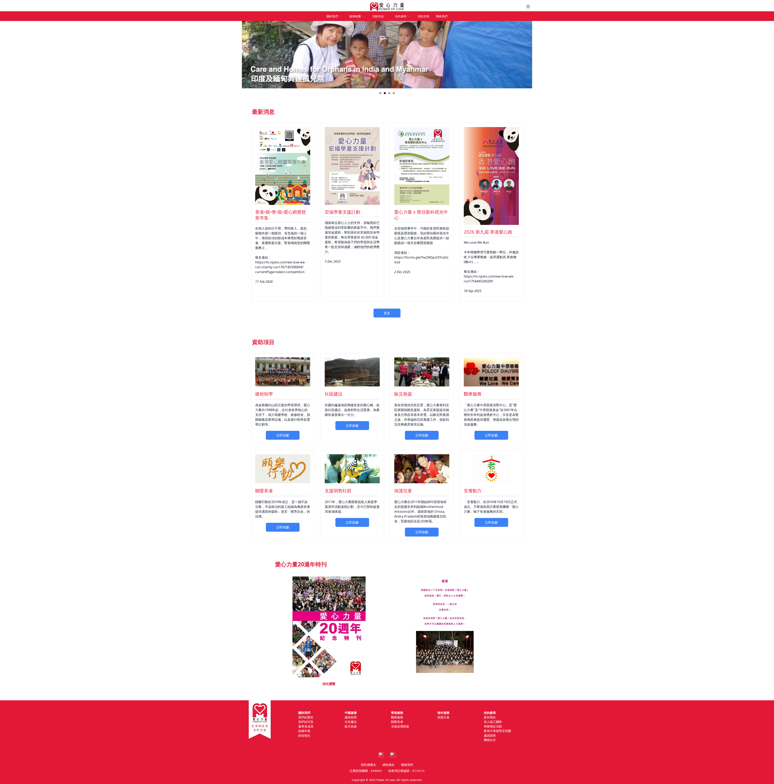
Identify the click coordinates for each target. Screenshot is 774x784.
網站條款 (389, 765)
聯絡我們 (441, 16)
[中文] (528, 6)
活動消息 (378, 16)
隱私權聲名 (368, 765)
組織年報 (304, 731)
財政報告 (304, 735)
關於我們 (332, 16)
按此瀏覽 (328, 684)
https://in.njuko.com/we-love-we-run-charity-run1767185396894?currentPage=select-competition (280, 267)
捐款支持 (423, 16)
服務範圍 (355, 16)
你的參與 (401, 16)
